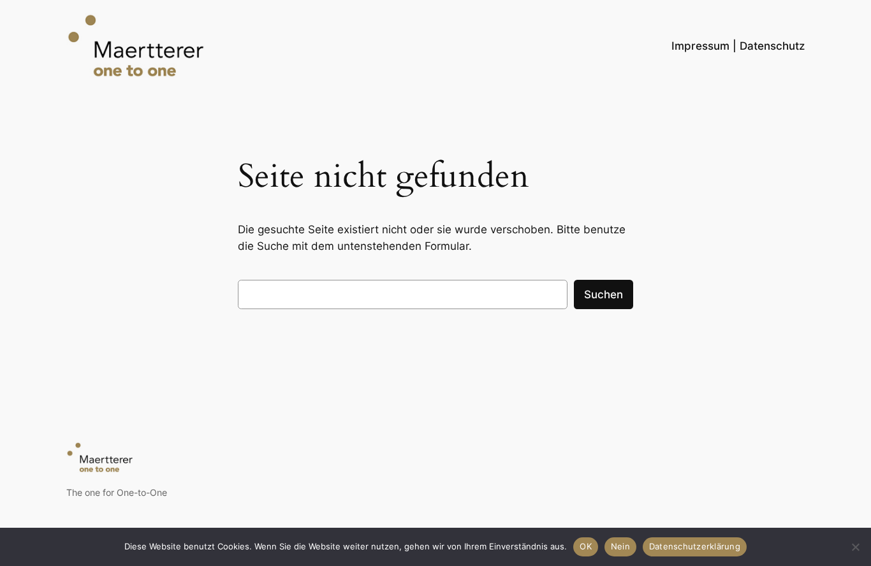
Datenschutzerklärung (694, 546)
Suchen (603, 294)
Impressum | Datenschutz (738, 46)
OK (586, 546)
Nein (620, 546)
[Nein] (855, 547)
